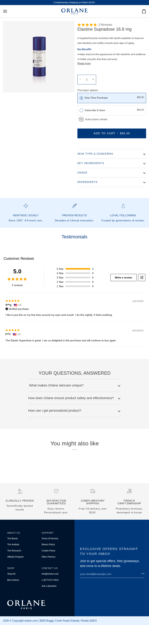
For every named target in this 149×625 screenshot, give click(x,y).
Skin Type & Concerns (95, 153)
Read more (84, 63)
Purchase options (87, 90)
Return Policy (48, 544)
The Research (14, 550)
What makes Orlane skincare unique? (56, 385)
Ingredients (87, 182)
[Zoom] (38, 56)
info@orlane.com (50, 574)
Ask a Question (49, 586)
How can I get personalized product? (54, 410)
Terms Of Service (50, 538)
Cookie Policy (48, 550)
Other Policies (48, 557)
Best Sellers (13, 580)
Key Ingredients (90, 163)
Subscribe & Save (95, 110)
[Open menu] (8, 11)
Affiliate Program (15, 557)
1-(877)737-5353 (50, 580)
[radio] (81, 98)
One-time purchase (96, 97)
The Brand (12, 538)
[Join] (141, 573)
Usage (82, 172)
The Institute (13, 544)
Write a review (123, 277)
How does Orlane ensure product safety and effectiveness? (71, 398)
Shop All (11, 574)
